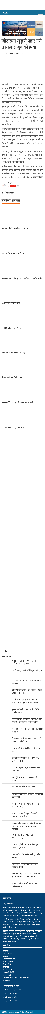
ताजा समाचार (7, 656)
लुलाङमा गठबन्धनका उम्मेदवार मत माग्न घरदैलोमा (26, 682)
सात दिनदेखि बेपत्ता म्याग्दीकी (12, 328)
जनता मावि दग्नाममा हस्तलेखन (13, 253)
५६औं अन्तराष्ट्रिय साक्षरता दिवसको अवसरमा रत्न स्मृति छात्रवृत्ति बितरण (25, 701)
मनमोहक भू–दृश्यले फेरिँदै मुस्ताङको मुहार (27, 670)
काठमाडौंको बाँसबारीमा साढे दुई (13, 353)
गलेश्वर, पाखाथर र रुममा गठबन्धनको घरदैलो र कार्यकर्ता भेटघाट (25, 662)
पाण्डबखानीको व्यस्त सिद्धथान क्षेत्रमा (15, 228)
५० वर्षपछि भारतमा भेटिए (11, 303)
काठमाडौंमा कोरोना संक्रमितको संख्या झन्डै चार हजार (27, 730)
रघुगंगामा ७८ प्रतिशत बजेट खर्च (23, 786)
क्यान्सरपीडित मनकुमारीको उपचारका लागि (17, 402)
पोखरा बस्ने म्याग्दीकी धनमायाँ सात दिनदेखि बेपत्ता (25, 865)
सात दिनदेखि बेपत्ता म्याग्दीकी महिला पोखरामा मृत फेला (25, 846)
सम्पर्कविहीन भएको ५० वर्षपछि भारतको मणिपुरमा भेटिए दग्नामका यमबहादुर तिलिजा (26, 826)
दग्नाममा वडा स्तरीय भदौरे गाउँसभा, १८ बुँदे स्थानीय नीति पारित (27, 691)
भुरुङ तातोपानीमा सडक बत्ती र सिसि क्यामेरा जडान (25, 711)
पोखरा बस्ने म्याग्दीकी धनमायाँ (13, 377)
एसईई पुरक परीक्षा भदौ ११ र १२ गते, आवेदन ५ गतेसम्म (25, 759)
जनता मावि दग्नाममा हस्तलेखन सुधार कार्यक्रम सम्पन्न (25, 805)
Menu (40, 13)
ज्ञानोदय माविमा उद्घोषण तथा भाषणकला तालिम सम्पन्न (27, 885)
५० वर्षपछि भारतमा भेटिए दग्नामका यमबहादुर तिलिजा (24, 836)
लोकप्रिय (5, 651)
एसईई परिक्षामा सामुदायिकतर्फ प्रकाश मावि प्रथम (26, 769)
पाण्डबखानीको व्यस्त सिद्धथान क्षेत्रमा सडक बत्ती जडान (27, 795)
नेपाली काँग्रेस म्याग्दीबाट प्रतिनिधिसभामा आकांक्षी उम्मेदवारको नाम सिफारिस (27, 720)
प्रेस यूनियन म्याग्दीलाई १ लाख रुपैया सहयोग (25, 779)
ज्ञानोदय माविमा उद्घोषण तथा (13, 427)
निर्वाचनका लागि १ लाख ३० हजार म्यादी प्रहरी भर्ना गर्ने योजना (26, 740)
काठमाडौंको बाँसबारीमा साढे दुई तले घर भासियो (26, 856)
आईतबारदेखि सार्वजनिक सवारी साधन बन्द (26, 750)
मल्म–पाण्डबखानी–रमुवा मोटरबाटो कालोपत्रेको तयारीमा (22, 278)
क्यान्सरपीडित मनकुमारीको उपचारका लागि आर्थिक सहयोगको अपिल (26, 875)
